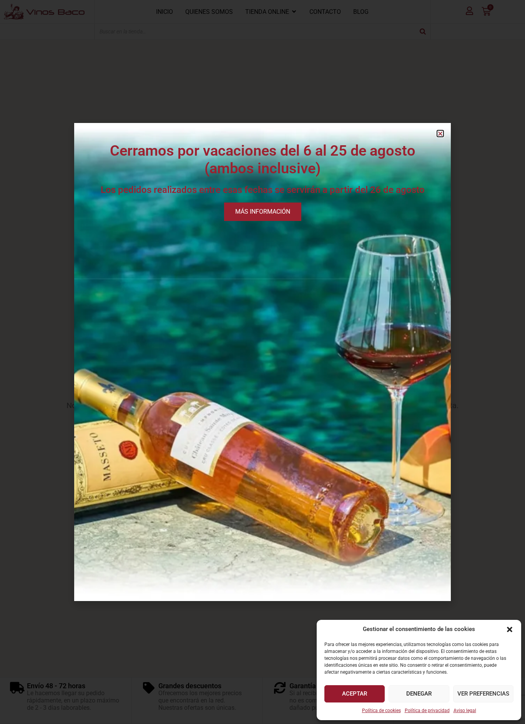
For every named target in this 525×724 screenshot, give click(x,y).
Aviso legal (465, 710)
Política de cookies (381, 710)
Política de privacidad (427, 710)
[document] (262, 362)
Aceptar (354, 693)
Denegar (419, 693)
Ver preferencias (483, 693)
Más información (262, 211)
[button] (509, 629)
